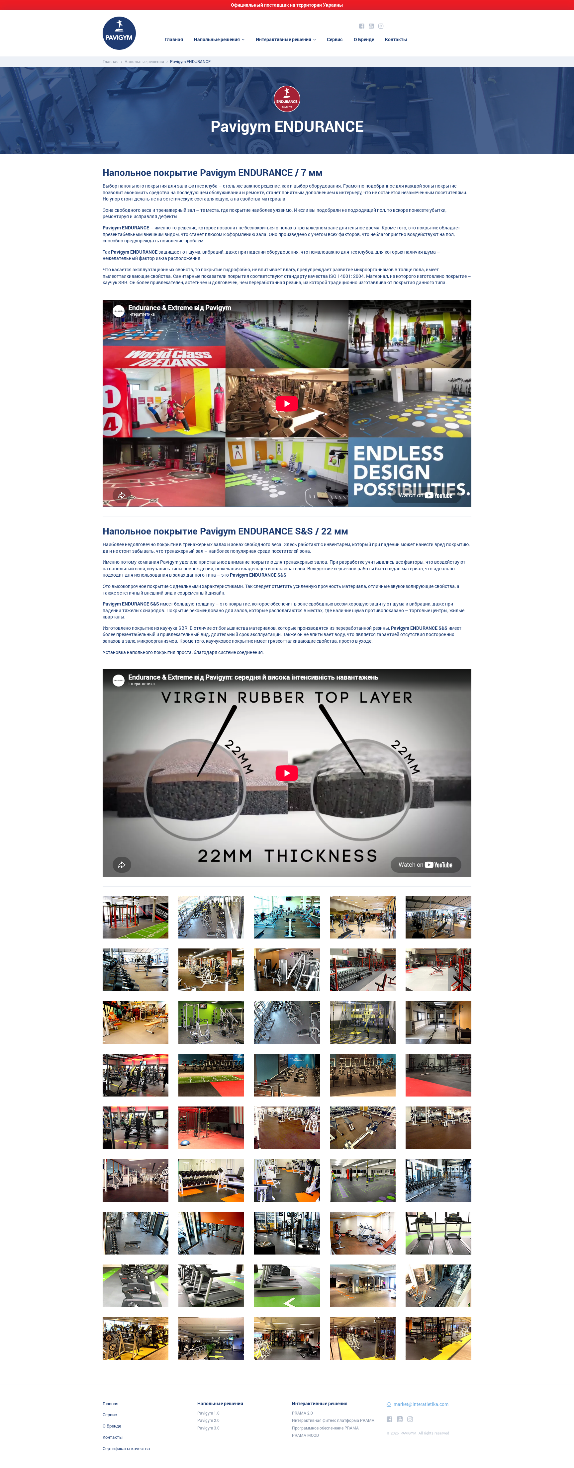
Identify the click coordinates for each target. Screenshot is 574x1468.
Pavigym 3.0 (208, 1427)
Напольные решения (217, 39)
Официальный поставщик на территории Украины (287, 5)
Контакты (396, 39)
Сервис (334, 39)
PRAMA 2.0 (302, 1413)
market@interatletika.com (421, 1404)
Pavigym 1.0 (208, 1413)
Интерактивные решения (283, 39)
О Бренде (364, 39)
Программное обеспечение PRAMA (325, 1427)
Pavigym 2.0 (208, 1420)
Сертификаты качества (126, 1448)
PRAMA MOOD (305, 1435)
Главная (174, 39)
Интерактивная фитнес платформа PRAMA (333, 1420)
